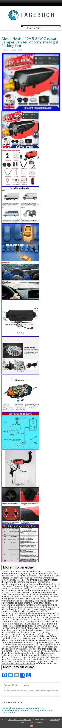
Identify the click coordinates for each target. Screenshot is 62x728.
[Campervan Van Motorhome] (31, 23)
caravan (20, 690)
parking (55, 690)
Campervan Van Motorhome (19, 719)
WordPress (54, 719)
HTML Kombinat (35, 722)
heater (32, 690)
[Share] (23, 675)
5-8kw (6, 690)
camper (13, 690)
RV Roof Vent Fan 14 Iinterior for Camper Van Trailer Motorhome (27, 711)
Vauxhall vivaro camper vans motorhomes (23, 708)
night (49, 690)
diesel (6, 688)
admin (26, 685)
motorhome (41, 690)
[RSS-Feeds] (31, 726)
